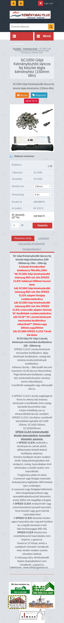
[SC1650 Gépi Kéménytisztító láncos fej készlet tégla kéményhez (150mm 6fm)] (32, 105)
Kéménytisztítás (30, 49)
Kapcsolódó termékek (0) (31, 243)
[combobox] (42, 186)
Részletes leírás (22, 238)
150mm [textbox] (39, 186)
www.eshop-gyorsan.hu (35, 567)
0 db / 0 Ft (48, 4)
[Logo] (30, 14)
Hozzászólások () (31, 249)
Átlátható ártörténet (24, 156)
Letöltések (43, 238)
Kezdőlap (17, 49)
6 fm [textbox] (37, 194)
